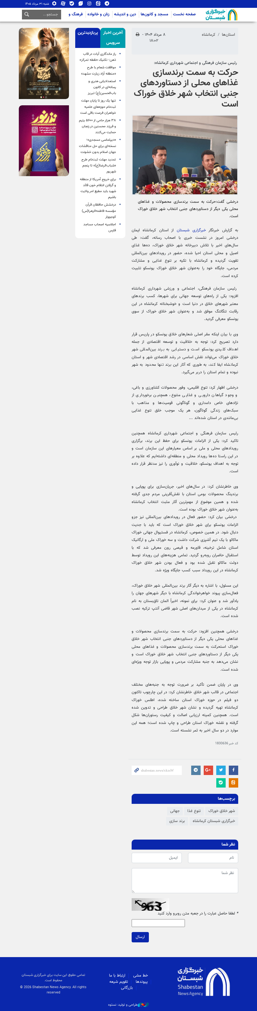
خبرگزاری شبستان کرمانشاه (214, 821)
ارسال (140, 937)
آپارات (63, 4)
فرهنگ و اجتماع (70, 14)
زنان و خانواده (98, 14)
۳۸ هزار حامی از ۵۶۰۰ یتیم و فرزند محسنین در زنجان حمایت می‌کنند (97, 126)
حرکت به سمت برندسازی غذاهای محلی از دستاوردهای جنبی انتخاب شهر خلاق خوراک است (186, 88)
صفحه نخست (184, 14)
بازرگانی (127, 988)
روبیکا (54, 4)
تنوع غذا (194, 811)
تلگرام (107, 4)
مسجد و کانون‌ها (154, 14)
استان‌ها (228, 35)
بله (72, 4)
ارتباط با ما (117, 975)
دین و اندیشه (125, 14)
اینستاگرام (89, 4)
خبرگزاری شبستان (191, 230)
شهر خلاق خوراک (221, 811)
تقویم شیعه (118, 982)
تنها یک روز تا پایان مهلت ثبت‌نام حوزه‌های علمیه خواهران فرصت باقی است (98, 106)
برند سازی (177, 821)
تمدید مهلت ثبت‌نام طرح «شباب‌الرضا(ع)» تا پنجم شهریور (98, 165)
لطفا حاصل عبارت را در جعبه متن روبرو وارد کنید (198, 914)
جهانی (175, 811)
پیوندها (142, 982)
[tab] (112, 38)
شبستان (203, 14)
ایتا (98, 4)
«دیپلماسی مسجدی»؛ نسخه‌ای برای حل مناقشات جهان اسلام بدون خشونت (97, 146)
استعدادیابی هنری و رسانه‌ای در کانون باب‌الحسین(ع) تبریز (102, 87)
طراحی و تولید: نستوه (123, 1005)
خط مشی (140, 975)
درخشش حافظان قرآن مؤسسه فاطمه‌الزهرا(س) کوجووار (99, 210)
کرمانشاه (208, 35)
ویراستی (80, 4)
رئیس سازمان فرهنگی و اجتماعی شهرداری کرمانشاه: (196, 63)
